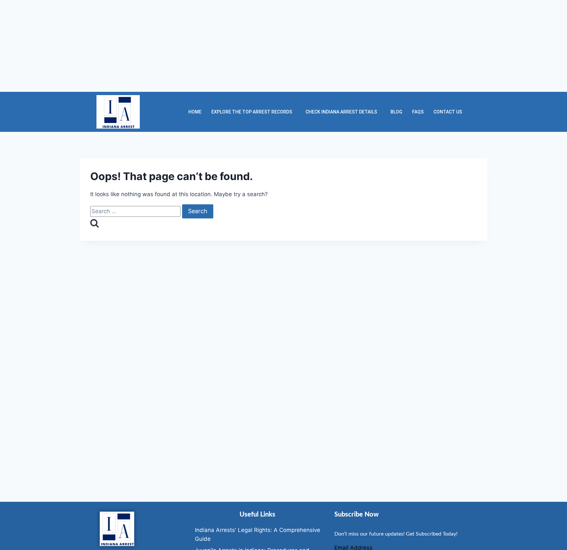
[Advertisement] (197, 46)
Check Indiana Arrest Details (341, 111)
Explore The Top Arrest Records (251, 111)
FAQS (418, 111)
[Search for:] (136, 211)
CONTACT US (447, 111)
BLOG (396, 111)
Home (194, 111)
